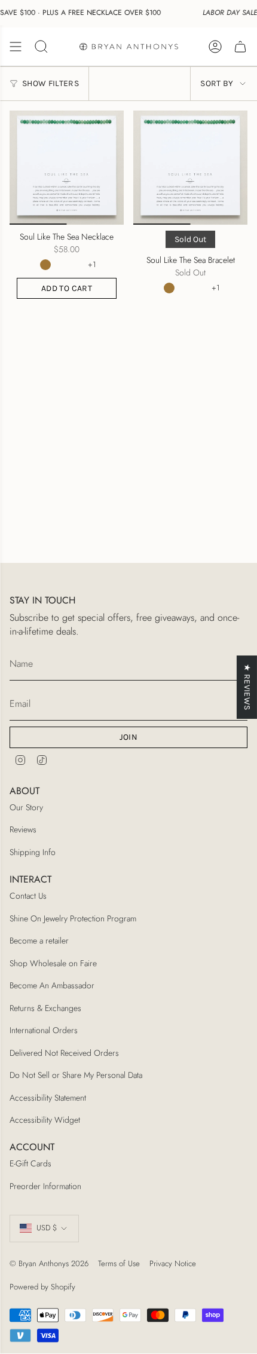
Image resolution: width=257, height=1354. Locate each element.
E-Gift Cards (30, 1163)
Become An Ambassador (52, 985)
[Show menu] (15, 46)
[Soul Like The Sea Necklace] (67, 168)
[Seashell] (79, 264)
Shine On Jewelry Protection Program (73, 918)
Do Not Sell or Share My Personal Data (76, 1075)
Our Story (26, 807)
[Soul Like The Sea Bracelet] (190, 168)
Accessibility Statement (48, 1098)
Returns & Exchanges (45, 1008)
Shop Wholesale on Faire (53, 963)
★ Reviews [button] (247, 687)
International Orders (44, 1030)
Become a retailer (39, 940)
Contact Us (28, 896)
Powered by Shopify (42, 1286)
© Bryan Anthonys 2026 (49, 1263)
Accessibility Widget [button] (45, 1120)
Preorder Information (45, 1186)
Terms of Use (119, 1263)
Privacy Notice (172, 1263)
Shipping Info (33, 852)
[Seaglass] (62, 264)
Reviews (23, 829)
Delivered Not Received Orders (64, 1053)
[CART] (240, 46)
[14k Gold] (45, 264)
